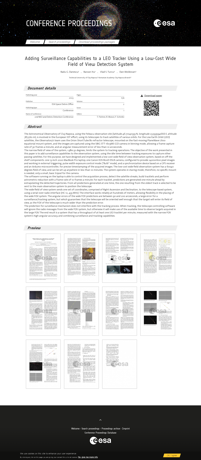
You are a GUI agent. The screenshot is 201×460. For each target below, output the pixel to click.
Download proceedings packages (96, 41)
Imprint (126, 428)
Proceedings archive (111, 428)
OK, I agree (172, 455)
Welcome (35, 41)
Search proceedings (59, 41)
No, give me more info (88, 457)
